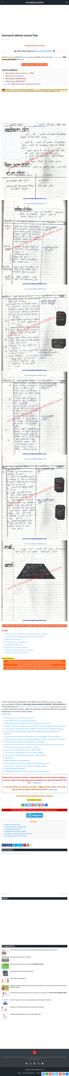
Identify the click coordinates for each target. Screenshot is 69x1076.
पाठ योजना (8, 84)
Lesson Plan (57, 57)
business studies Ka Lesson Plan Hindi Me (33, 707)
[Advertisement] (34, 19)
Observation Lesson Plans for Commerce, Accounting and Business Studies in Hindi (34, 744)
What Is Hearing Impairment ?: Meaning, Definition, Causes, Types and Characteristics (35, 739)
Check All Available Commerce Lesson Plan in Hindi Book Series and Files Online (34, 661)
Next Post (64, 894)
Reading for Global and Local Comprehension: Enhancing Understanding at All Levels (35, 726)
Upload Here (37, 783)
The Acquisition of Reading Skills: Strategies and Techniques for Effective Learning (34, 729)
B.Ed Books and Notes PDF (13, 645)
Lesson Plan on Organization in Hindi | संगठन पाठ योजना (24, 753)
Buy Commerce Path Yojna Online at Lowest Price (34, 665)
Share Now (53, 790)
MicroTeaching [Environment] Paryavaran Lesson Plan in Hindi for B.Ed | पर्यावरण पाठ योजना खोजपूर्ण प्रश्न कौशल (38, 993)
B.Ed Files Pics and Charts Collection (16, 647)
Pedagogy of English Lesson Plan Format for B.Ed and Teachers (27, 771)
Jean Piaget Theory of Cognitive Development (21, 721)
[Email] (27, 845)
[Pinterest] (24, 845)
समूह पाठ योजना (9, 758)
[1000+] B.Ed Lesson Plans (13, 639)
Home (19, 1073)
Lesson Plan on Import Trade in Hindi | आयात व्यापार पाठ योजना (26, 766)
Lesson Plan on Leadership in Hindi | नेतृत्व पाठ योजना (23, 750)
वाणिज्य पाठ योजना (24, 671)
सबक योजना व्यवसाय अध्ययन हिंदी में (15, 769)
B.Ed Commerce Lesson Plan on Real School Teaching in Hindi (27, 763)
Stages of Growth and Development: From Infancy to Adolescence (28, 723)
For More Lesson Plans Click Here (34, 64)
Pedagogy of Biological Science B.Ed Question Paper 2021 (25, 1014)
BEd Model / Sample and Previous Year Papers (19, 650)
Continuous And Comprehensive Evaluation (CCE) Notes (24, 742)
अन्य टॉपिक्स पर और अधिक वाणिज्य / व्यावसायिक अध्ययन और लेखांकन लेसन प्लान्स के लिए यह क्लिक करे (34, 626)
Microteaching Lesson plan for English (20, 957)
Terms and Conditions (28, 1073)
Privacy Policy (40, 1073)
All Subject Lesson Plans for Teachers (16, 653)
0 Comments (6, 39)
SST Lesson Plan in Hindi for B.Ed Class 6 (19, 718)
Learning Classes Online (10, 671)
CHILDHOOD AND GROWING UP (18, 978)
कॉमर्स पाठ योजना (13, 89)
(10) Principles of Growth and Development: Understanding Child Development (33, 736)
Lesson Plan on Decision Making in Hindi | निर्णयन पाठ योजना (25, 755)
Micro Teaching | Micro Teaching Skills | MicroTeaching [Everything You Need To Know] (33, 950)
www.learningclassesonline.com (35, 1069)
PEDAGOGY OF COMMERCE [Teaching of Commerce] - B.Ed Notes (27, 1007)
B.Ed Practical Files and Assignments (16, 642)
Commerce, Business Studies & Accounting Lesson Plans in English (26, 634)
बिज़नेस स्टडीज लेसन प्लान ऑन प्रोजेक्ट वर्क (17, 761)
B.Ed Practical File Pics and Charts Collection (22, 971)
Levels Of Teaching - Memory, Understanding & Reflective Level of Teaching (30, 1000)
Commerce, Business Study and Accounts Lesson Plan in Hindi (24, 636)
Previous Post (6, 894)
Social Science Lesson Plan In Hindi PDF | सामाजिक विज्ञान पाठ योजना (26, 964)
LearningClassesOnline (44, 51)
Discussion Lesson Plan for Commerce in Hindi (21, 747)
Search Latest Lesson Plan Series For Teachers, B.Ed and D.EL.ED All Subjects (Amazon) (34, 668)
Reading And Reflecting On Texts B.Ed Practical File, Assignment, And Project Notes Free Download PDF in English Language (38, 986)
